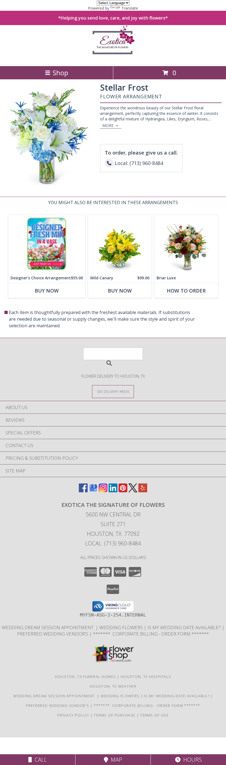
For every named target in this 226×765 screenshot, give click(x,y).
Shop (60, 72)
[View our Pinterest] (123, 490)
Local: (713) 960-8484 (113, 543)
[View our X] (132, 490)
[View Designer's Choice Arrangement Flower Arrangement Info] (46, 244)
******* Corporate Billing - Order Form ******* (151, 634)
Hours (191, 759)
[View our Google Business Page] (93, 490)
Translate (129, 8)
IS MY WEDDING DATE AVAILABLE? (184, 627)
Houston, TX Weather (113, 686)
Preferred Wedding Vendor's (53, 634)
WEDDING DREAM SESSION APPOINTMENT (49, 627)
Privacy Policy (73, 715)
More (108, 125)
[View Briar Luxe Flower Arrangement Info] (186, 244)
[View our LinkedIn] (113, 490)
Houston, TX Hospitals (146, 676)
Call (39, 759)
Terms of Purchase (114, 715)
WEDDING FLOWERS (121, 627)
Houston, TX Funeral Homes (85, 676)
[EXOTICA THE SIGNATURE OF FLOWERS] (113, 58)
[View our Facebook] (83, 490)
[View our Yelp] (142, 490)
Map (115, 759)
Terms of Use (154, 715)
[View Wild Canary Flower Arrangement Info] (120, 244)
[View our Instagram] (103, 490)
